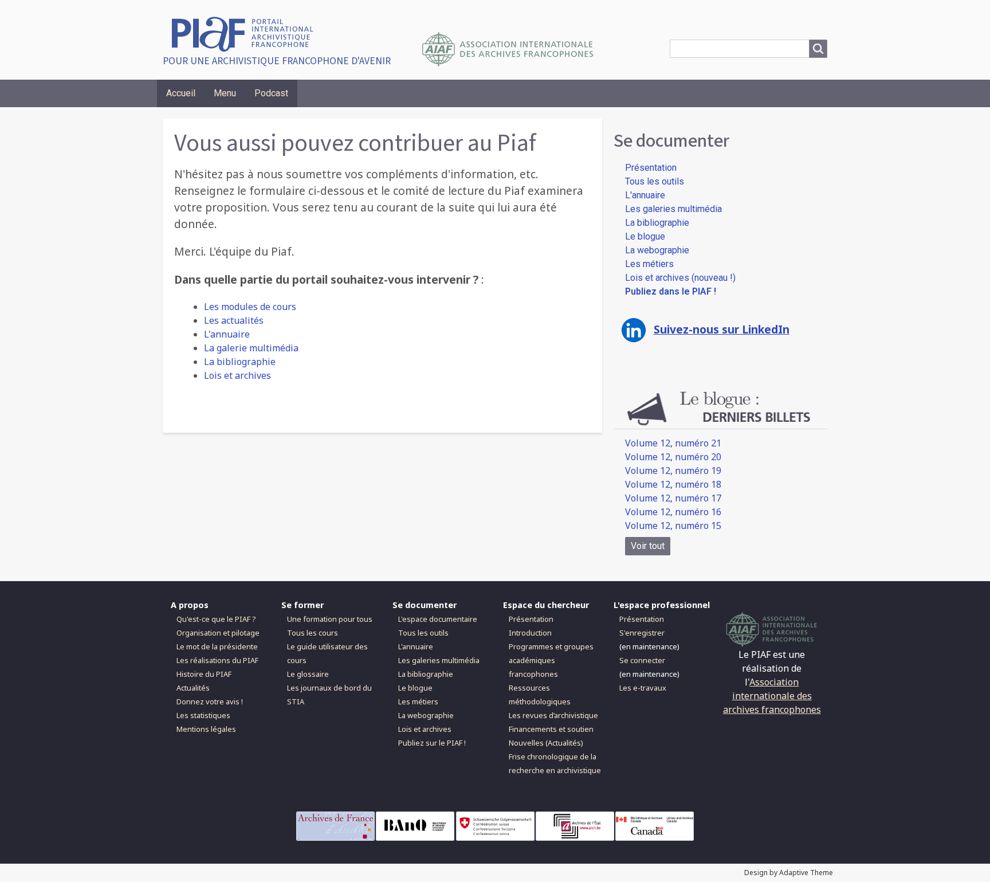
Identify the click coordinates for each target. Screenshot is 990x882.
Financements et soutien (551, 729)
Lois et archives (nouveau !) (680, 277)
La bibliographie (240, 361)
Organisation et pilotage (218, 633)
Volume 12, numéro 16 (673, 511)
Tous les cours (312, 633)
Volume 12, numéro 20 (673, 456)
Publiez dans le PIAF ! (670, 291)
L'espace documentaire (437, 619)
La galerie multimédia (251, 348)
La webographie (657, 250)
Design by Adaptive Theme (788, 872)
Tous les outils (654, 181)
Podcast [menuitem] (271, 93)
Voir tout (648, 545)
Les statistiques (203, 715)
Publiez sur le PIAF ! (432, 743)
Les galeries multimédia (673, 208)
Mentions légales (206, 729)
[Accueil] (247, 32)
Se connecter (642, 660)
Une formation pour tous (329, 619)
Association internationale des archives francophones (772, 696)
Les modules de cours (250, 306)
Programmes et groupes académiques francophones (551, 660)
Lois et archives (237, 375)
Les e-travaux (642, 688)
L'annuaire (227, 334)
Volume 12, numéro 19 (673, 470)
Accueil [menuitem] (180, 93)
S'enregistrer (642, 633)
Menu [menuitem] (225, 93)
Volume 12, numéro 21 (673, 443)
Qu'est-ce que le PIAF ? (216, 619)
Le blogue (645, 236)
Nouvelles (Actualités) (546, 743)
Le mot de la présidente (217, 646)
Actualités (193, 688)
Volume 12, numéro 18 (673, 484)
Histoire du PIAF (203, 674)
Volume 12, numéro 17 (673, 498)
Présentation (651, 167)
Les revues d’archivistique (553, 715)
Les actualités (234, 320)
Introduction (530, 633)
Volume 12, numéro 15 (673, 525)
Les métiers (649, 263)
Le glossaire (308, 674)
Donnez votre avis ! (209, 701)
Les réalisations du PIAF (217, 660)
